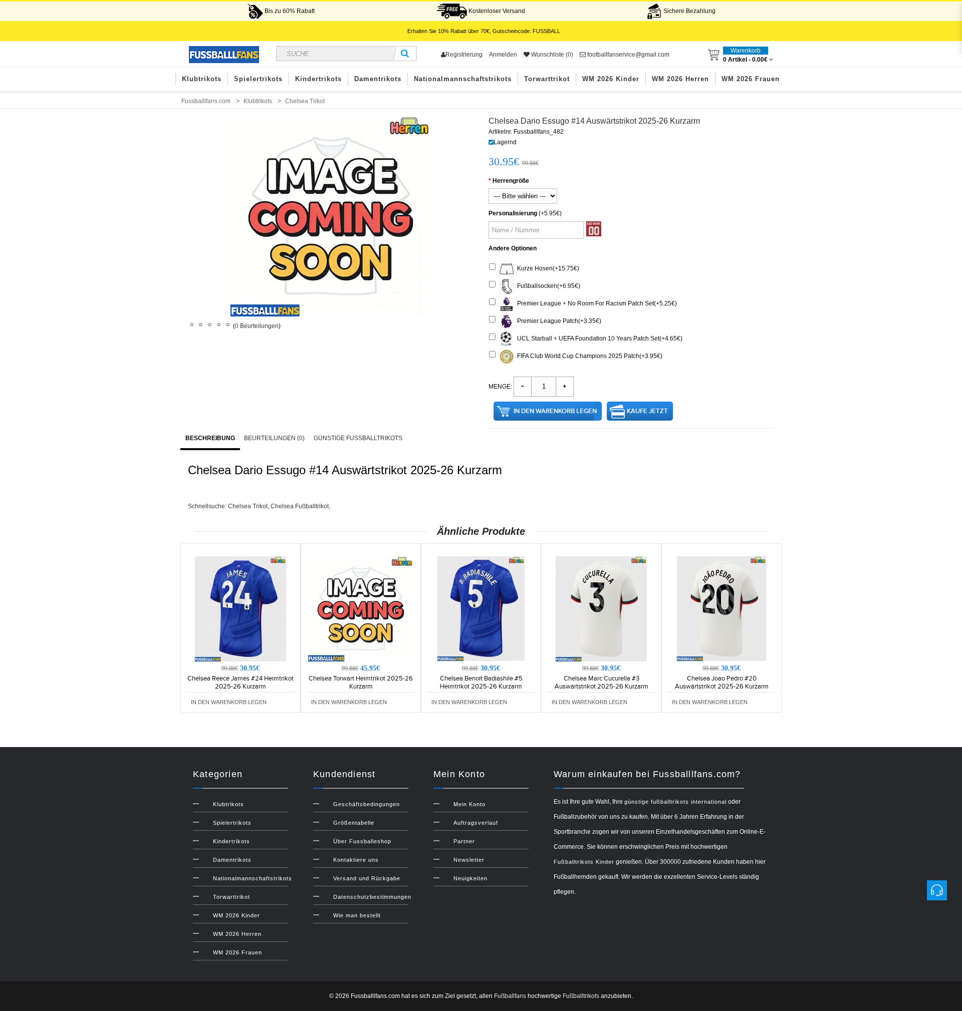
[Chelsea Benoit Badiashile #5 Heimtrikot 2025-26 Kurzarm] (481, 608)
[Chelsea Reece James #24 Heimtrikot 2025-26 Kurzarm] (240, 608)
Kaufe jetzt (647, 411)
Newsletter (469, 860)
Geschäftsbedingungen (366, 804)
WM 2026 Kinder (610, 79)
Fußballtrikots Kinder (584, 862)
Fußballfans (510, 995)
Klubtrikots (201, 79)
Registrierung (464, 54)
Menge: (500, 386)
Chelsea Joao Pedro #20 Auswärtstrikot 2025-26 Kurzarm (722, 683)
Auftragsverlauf (475, 823)
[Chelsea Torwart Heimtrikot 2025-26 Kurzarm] (360, 608)
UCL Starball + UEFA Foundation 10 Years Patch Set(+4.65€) (598, 338)
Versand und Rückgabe (366, 878)
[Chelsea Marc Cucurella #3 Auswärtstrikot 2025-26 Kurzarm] (601, 608)
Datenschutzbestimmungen (372, 897)
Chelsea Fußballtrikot (300, 506)
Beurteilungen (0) (274, 438)
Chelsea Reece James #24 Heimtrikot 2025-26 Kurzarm (240, 683)
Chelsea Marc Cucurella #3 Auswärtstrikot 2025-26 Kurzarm (601, 683)
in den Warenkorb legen (555, 411)
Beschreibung (210, 438)
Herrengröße (511, 180)
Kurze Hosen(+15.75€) (546, 268)
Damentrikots (377, 79)
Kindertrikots (318, 79)
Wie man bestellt (357, 915)
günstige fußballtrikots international (675, 802)
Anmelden (503, 54)
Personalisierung (513, 213)
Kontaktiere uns (356, 860)
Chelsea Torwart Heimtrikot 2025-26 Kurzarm (361, 683)
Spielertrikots (258, 79)
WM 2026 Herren (680, 79)
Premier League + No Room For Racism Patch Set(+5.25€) (595, 303)
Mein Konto (469, 804)
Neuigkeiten (470, 878)
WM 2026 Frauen (751, 79)
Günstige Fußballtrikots (358, 438)
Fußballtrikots (581, 995)
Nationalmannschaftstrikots (463, 79)
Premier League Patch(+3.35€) (557, 320)
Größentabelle (353, 823)
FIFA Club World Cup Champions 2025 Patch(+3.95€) (588, 356)
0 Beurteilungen (257, 325)
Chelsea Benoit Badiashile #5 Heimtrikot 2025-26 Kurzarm (481, 683)
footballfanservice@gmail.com (627, 54)
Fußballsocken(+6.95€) (547, 285)
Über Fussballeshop (362, 841)
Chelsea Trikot (248, 506)
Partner (464, 841)
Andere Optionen (513, 248)
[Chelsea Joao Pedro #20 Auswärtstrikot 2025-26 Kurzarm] (721, 608)
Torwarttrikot (547, 79)
